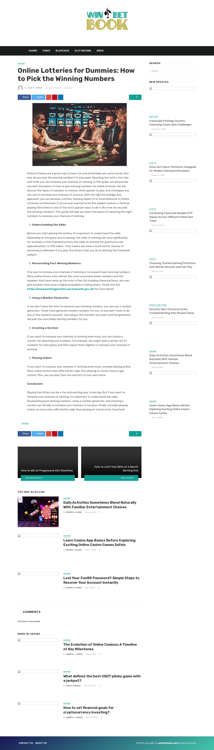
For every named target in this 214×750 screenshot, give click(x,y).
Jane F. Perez (34, 88)
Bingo (100, 50)
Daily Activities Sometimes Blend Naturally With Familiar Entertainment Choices (99, 505)
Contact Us (26, 743)
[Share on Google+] (48, 97)
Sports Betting (158, 305)
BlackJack (62, 50)
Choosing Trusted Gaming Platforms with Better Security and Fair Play (172, 265)
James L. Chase (74, 654)
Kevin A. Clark (74, 512)
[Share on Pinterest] (54, 97)
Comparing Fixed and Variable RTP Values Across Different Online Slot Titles (171, 216)
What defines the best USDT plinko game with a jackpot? (102, 678)
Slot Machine (83, 50)
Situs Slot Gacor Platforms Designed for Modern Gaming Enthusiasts (172, 168)
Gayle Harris (73, 686)
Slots (152, 163)
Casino (33, 50)
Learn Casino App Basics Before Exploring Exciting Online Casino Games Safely (99, 542)
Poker (46, 50)
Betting (153, 117)
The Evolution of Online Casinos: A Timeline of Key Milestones (100, 647)
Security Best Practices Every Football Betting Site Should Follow (171, 311)
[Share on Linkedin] (60, 97)
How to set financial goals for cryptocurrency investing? (88, 710)
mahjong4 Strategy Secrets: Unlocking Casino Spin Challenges (170, 122)
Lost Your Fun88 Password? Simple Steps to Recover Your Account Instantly (101, 580)
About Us (41, 743)
